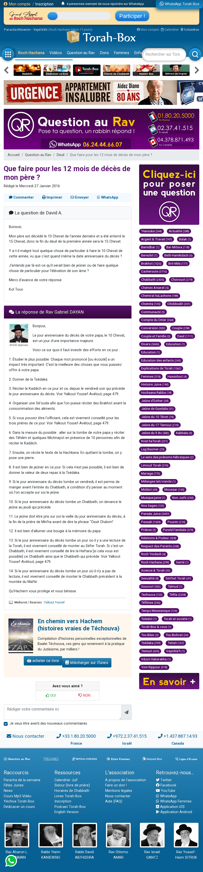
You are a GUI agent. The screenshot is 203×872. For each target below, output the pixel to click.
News (8, 791)
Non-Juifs (183, 498)
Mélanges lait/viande (158, 481)
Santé (182, 562)
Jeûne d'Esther (155, 401)
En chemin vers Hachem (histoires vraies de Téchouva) (79, 625)
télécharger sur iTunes (88, 662)
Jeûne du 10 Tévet (157, 417)
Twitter (165, 780)
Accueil (14, 155)
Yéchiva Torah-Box (19, 801)
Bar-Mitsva (177, 247)
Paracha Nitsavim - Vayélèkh (25, 29)
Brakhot (151, 263)
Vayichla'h (175, 651)
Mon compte (19, 4)
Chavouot (182, 279)
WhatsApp (168, 796)
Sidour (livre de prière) (72, 785)
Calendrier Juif (66, 780)
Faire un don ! (116, 785)
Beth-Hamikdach (178, 255)
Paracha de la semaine (22, 780)
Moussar (174, 489)
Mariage (150, 473)
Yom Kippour (154, 667)
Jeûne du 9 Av (155, 433)
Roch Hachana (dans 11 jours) (70, 29)
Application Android (175, 812)
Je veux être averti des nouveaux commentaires (48, 723)
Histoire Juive (155, 384)
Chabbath (152, 279)
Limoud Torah (154, 465)
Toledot (149, 619)
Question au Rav (81, 52)
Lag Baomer (152, 449)
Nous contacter (28, 736)
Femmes (121, 52)
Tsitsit (176, 643)
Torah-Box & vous (156, 627)
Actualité (179, 231)
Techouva (151, 595)
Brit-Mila (178, 263)
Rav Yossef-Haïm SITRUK (186, 855)
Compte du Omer (157, 320)
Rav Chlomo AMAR (118, 855)
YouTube (167, 791)
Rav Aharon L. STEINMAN (17, 855)
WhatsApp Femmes (175, 801)
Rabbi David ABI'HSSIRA (84, 855)
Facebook (167, 785)
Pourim (176, 522)
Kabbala (184, 433)
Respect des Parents (160, 546)
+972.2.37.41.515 (130, 736)
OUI (52, 695)
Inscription (44, 4)
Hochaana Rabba (156, 392)
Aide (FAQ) (113, 801)
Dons (104, 52)
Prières (148, 530)
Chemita (150, 304)
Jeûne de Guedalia (157, 409)
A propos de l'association (125, 780)
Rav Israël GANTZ (152, 855)
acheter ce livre (45, 660)
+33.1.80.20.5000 (79, 736)
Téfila (177, 595)
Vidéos (56, 52)
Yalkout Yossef (54, 602)
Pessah (151, 522)
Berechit (149, 255)
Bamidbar (150, 247)
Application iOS (172, 807)
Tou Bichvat (177, 635)
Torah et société (178, 619)
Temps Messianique (159, 611)
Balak (185, 239)
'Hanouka (151, 231)
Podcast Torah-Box (70, 807)
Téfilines (150, 602)
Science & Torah (155, 570)
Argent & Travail (156, 239)
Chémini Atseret (155, 288)
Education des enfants (161, 360)
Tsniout (150, 651)
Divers (150, 344)
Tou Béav (150, 635)
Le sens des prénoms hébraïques (167, 457)
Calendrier (171, 29)
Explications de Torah (161, 368)
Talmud (175, 586)
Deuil (60, 155)
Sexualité (150, 578)
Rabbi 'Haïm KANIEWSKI (50, 855)
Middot (149, 489)
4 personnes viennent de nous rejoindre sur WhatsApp (105, 4)
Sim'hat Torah (178, 578)
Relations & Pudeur (158, 538)
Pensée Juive (155, 514)
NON (86, 695)
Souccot (151, 586)
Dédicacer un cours (19, 807)
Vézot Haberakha (156, 659)
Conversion (153, 328)
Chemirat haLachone (159, 296)
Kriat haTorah (154, 441)
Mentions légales (118, 791)
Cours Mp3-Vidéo (17, 796)
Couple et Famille (155, 336)
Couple (181, 328)
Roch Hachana (31, 52)
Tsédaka (151, 643)
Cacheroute (154, 271)
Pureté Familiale (178, 530)
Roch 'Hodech (153, 554)
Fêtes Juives (14, 785)
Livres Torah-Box (67, 796)
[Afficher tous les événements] (63, 3)
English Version (66, 812)
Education (175, 344)
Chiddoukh (178, 304)
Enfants (140, 52)
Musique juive (153, 498)
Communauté (153, 312)
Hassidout (177, 376)
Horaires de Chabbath (71, 791)
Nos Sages (152, 505)
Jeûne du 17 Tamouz (160, 425)
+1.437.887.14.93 (180, 736)
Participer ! (132, 16)
